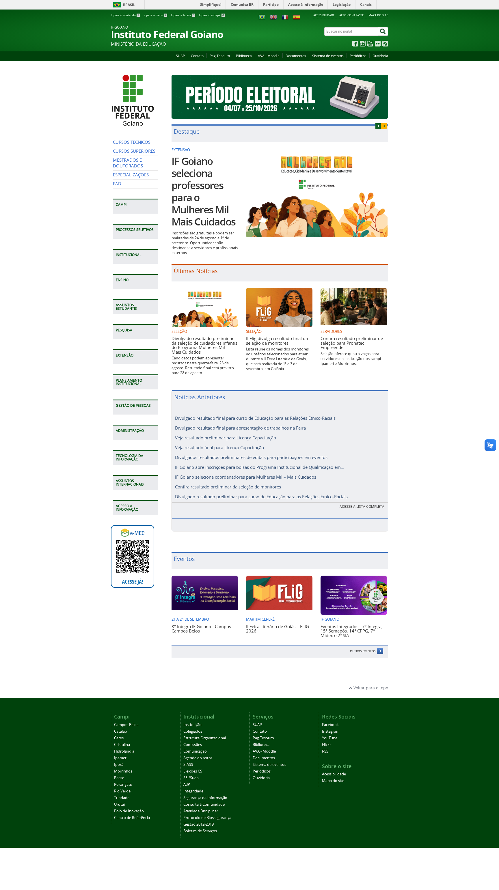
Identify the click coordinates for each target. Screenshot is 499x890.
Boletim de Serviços (200, 831)
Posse (119, 777)
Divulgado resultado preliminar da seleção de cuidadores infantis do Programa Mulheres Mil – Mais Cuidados (204, 344)
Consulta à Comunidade (204, 804)
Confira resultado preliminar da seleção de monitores (228, 487)
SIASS (188, 764)
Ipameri (120, 757)
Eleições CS (192, 771)
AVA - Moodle (269, 55)
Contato (197, 55)
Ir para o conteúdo (125, 15)
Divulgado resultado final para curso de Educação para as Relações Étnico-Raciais (255, 418)
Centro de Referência (132, 817)
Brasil (129, 4)
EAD (117, 183)
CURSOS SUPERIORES (134, 151)
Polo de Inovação (129, 811)
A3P (186, 784)
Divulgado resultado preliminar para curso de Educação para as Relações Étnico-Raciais (261, 496)
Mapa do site (378, 15)
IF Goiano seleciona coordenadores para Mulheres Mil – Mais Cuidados (245, 477)
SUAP (180, 55)
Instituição (192, 724)
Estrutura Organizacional (204, 738)
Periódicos (358, 55)
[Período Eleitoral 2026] (280, 97)
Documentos (296, 55)
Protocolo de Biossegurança (207, 817)
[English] (273, 16)
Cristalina (122, 744)
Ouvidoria (380, 55)
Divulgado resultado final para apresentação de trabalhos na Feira (240, 428)
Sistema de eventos (328, 55)
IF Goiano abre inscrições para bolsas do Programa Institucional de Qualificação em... (259, 467)
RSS (325, 751)
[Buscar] (383, 31)
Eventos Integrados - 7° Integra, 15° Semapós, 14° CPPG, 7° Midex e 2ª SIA (352, 631)
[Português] (261, 16)
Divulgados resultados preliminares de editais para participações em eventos (251, 457)
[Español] (296, 16)
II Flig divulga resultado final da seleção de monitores (277, 340)
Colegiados (192, 731)
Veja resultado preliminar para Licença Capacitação (225, 438)
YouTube (329, 738)
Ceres (119, 738)
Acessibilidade (324, 15)
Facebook (330, 724)
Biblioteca (244, 55)
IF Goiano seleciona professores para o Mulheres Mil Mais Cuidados (203, 191)
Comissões (192, 744)
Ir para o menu (155, 15)
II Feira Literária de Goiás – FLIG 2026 (277, 629)
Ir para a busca (183, 15)
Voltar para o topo (370, 688)
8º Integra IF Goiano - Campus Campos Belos (201, 629)
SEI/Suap (191, 777)
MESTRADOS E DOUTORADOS (128, 163)
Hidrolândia (124, 751)
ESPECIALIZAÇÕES (131, 175)
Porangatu (123, 784)
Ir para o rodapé (211, 15)
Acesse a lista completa (362, 506)
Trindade (121, 797)
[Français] (285, 16)
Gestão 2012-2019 (198, 824)
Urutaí (119, 804)
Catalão (120, 731)
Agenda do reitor (197, 757)
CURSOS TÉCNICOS (131, 142)
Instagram (331, 731)
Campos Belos (126, 724)
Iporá (118, 764)
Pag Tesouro (220, 55)
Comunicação (195, 751)
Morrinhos (123, 771)
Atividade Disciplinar (200, 811)
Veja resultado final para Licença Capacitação (219, 447)
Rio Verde (122, 791)
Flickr (326, 744)
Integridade (193, 791)
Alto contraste (351, 15)
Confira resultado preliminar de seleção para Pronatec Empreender (352, 342)
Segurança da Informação (205, 797)
